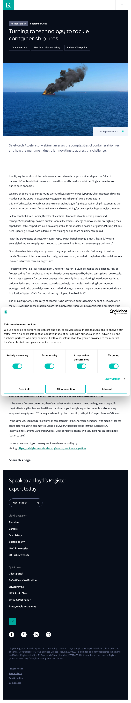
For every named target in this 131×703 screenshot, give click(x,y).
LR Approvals (16, 587)
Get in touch (20, 502)
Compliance (15, 683)
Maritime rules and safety (47, 47)
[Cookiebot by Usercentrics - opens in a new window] (112, 311)
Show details (112, 378)
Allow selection (65, 389)
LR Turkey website (19, 555)
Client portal (16, 573)
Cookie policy (16, 678)
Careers (13, 529)
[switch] (49, 366)
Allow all (107, 389)
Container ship (19, 47)
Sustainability (17, 542)
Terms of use (15, 673)
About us (14, 522)
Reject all (24, 389)
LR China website (18, 548)
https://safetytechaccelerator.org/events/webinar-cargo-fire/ (52, 448)
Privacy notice (16, 668)
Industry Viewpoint (77, 47)
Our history (15, 535)
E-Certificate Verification (23, 580)
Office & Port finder (20, 600)
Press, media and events (22, 606)
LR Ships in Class (18, 593)
